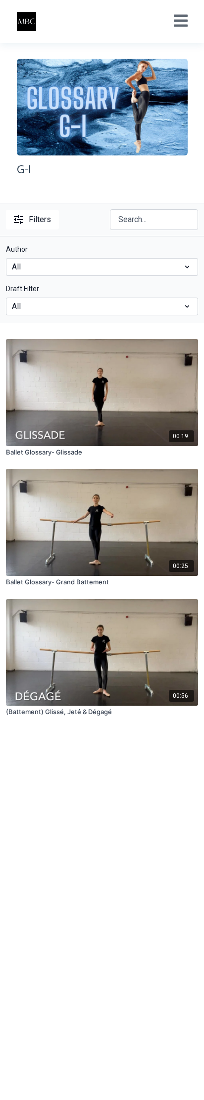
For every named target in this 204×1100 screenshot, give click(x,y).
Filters (40, 219)
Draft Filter (22, 289)
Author (17, 249)
